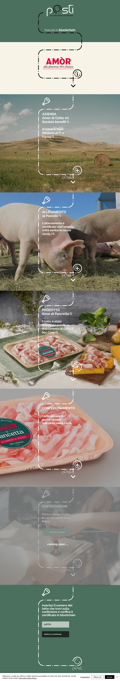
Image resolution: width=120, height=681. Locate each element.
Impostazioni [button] (85, 677)
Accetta (109, 677)
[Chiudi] (117, 677)
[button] (77, 73)
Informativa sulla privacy (28, 678)
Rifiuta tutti (97, 677)
